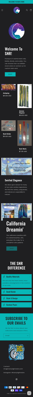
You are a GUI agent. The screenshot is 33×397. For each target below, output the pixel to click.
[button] (2, 10)
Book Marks (23, 149)
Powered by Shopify (22, 393)
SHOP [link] (12, 248)
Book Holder (7, 134)
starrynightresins (13, 393)
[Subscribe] (27, 336)
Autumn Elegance (22, 112)
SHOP (10, 74)
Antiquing (6, 93)
